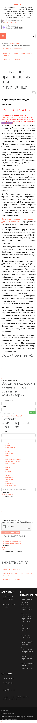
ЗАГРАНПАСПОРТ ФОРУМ (11, 59)
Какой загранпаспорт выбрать (26, 628)
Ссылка (7, 451)
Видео (7, 455)
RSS (2, 549)
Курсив (7, 445)
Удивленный (9, 479)
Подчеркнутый (10, 447)
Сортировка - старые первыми (11, 541)
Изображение (9, 453)
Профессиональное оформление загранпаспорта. (28, 666)
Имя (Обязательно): (8, 432)
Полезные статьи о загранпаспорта (28, 658)
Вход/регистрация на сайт (9, 606)
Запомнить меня (8, 413)
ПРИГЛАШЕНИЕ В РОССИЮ (10, 117)
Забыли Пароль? (16, 416)
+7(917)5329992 (11, 22)
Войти (32, 412)
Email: (3, 438)
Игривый (8, 481)
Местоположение (7, 494)
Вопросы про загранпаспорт (26, 636)
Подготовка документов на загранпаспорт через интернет (27, 617)
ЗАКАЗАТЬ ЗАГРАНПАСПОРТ (12, 49)
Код (6, 469)
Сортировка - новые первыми (11, 543)
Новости (18, 43)
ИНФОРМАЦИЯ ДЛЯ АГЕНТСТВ (8, 598)
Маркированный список (13, 459)
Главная (11, 43)
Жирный (8, 443)
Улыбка (7, 475)
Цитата (7, 467)
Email (3, 547)
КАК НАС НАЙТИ (8, 678)
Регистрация (5, 416)
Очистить (8, 471)
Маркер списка (10, 463)
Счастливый (9, 477)
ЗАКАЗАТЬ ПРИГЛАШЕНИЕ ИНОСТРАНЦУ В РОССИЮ (17, 54)
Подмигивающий (10, 485)
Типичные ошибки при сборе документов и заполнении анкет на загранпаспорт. (27, 647)
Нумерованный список (12, 461)
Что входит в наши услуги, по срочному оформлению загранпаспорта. (28, 604)
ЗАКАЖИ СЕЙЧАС (7, 123)
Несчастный (9, 483)
